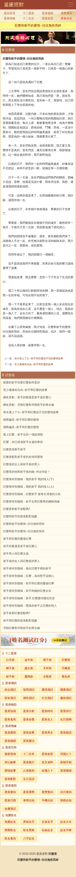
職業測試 (66, 689)
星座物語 (47, 13)
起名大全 (66, 821)
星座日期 (10, 800)
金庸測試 (10, 808)
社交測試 (47, 697)
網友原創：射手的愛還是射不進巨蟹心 (27, 397)
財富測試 (10, 697)
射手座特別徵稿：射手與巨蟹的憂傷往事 (28, 583)
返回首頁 (9, 13)
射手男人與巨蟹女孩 (16, 553)
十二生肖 (28, 18)
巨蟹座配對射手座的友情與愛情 (23, 456)
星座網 (15, 4)
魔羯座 (29, 676)
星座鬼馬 (10, 719)
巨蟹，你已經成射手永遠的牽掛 (23, 441)
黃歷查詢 (66, 13)
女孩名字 (47, 821)
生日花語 (28, 778)
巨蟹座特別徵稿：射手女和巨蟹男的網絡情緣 (31, 501)
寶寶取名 (10, 830)
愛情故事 (10, 770)
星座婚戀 (10, 740)
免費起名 (10, 821)
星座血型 (47, 18)
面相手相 (66, 762)
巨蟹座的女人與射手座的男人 (21, 464)
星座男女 (47, 732)
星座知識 (10, 711)
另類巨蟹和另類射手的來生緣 (21, 627)
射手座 (10, 676)
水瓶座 (47, 676)
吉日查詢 (66, 792)
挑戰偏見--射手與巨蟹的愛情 (21, 419)
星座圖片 (28, 762)
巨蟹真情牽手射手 (14, 449)
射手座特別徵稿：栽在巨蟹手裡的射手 (27, 568)
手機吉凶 (47, 800)
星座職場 (66, 770)
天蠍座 (66, 668)
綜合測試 (10, 689)
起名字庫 (66, 830)
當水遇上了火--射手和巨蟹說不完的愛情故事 (38, 358)
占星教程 (28, 770)
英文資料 (47, 762)
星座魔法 (28, 740)
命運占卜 (47, 770)
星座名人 (47, 719)
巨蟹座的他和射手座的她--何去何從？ (26, 471)
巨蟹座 (10, 50)
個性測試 (28, 697)
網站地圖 (71, 5)
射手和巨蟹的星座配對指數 (20, 620)
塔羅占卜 (66, 753)
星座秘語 (66, 732)
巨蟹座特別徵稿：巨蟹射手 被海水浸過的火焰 (31, 494)
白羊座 (10, 659)
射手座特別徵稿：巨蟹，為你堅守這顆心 (28, 575)
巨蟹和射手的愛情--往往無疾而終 (24, 523)
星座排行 (66, 711)
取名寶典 (28, 830)
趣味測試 (66, 697)
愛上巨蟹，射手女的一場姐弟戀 (23, 434)
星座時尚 (47, 711)
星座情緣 (9, 18)
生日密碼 (66, 719)
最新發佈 (10, 753)
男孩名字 (28, 821)
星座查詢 (10, 792)
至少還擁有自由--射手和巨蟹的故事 (33, 364)
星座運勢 (28, 792)
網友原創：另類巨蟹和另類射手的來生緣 (28, 404)
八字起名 (28, 838)
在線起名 (47, 830)
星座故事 (28, 732)
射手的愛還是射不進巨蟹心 (20, 546)
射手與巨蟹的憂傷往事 (17, 538)
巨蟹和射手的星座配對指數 (20, 516)
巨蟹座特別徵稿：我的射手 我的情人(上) (28, 486)
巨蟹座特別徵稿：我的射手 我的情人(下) (28, 479)
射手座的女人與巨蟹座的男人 (21, 561)
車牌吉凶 (28, 800)
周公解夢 (10, 762)
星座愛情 (10, 732)
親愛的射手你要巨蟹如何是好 (21, 382)
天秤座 (47, 668)
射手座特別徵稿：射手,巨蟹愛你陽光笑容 (29, 598)
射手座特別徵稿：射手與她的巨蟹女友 (27, 590)
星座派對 (42, 853)
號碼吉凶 (66, 800)
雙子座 (47, 659)
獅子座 (10, 668)
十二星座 (28, 13)
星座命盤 (28, 719)
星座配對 (10, 778)
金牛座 (29, 659)
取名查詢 (10, 838)
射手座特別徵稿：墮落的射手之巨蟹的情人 (30, 605)
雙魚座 (66, 676)
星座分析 (28, 711)
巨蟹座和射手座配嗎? (16, 508)
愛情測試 (47, 689)
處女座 (29, 668)
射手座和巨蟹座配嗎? (16, 613)
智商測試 (28, 689)
